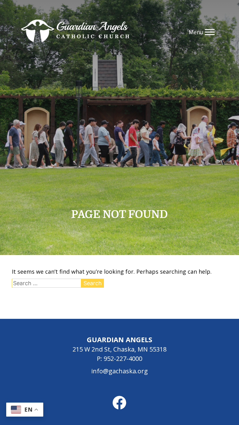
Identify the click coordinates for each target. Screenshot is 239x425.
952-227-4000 (123, 358)
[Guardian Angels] (75, 32)
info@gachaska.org (119, 371)
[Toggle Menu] (210, 32)
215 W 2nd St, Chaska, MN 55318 (119, 349)
